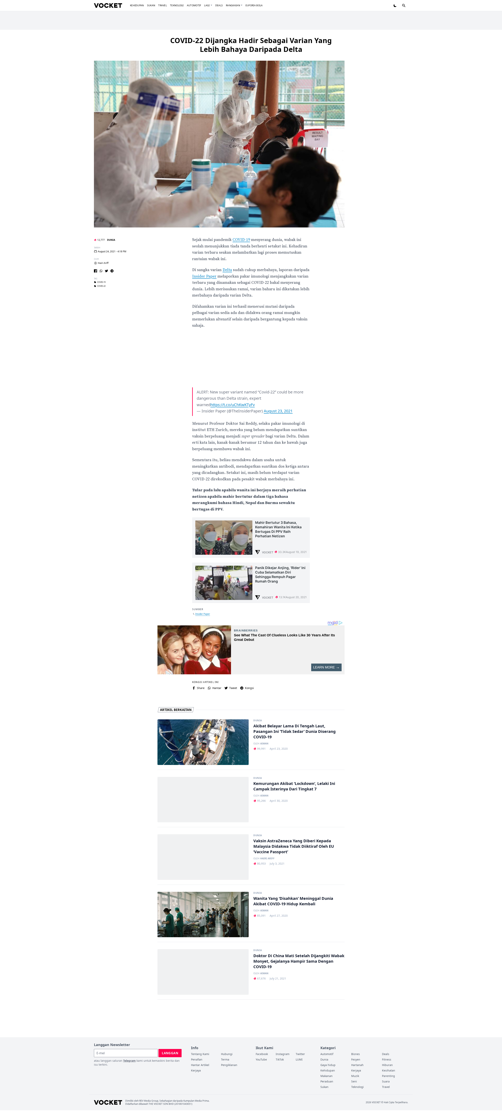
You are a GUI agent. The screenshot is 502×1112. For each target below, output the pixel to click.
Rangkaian (233, 5)
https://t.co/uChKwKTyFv (232, 404)
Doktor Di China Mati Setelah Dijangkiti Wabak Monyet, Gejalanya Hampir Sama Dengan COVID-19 (298, 961)
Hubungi (227, 1054)
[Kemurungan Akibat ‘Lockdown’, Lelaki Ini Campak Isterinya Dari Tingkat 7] (203, 800)
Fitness (386, 1059)
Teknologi (177, 5)
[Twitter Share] (106, 270)
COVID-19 (101, 282)
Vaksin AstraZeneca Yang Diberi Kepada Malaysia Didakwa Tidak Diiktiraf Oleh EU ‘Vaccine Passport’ (293, 846)
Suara (386, 1081)
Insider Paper (204, 276)
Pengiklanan (229, 1065)
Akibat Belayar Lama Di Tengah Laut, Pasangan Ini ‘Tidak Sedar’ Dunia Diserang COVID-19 (294, 731)
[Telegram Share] (112, 270)
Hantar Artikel (200, 1065)
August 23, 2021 (278, 411)
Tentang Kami (200, 1054)
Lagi (207, 5)
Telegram (129, 1060)
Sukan (151, 5)
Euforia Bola (254, 5)
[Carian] (403, 5)
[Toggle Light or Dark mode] (395, 5)
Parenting (388, 1076)
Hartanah (357, 1065)
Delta (227, 270)
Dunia (111, 240)
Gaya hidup (328, 1065)
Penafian (196, 1059)
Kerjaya (196, 1070)
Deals (219, 5)
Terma (225, 1059)
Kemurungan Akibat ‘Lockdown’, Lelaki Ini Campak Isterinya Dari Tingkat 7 (294, 786)
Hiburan (387, 1065)
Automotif (194, 5)
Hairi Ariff (103, 263)
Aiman (264, 743)
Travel (162, 5)
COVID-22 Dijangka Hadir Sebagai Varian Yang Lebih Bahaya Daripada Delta (251, 45)
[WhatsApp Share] (101, 270)
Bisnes (355, 1054)
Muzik (355, 1076)
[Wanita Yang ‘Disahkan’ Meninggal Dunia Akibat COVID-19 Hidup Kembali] (203, 914)
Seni (354, 1081)
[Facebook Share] (95, 270)
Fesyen (355, 1059)
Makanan (326, 1076)
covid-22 (101, 286)
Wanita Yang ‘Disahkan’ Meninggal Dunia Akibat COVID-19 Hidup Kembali (293, 901)
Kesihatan (388, 1070)
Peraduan (326, 1081)
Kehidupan (137, 5)
